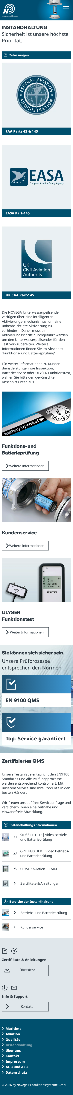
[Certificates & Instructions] (4, 955)
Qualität (13, 1039)
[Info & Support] (4, 992)
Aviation (13, 1034)
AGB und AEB (17, 1067)
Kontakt (12, 1056)
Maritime (14, 1028)
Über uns (13, 1050)
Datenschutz (16, 1072)
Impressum (15, 1061)
